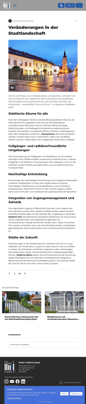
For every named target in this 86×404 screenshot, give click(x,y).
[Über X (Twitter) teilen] (15, 273)
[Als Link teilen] (25, 273)
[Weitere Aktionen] (76, 21)
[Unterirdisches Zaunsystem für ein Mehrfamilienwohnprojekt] (21, 302)
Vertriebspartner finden (72, 382)
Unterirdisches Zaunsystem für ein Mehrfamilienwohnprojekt (21, 318)
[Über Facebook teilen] (9, 273)
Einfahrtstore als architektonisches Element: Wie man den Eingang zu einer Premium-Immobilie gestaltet (63, 318)
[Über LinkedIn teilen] (20, 273)
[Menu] (15, 5)
